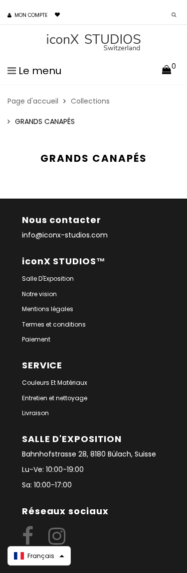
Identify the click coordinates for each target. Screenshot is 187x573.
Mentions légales (47, 309)
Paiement (36, 339)
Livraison (35, 413)
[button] (39, 556)
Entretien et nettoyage (54, 398)
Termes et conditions (54, 324)
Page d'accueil (32, 101)
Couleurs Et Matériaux (54, 382)
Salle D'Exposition (48, 278)
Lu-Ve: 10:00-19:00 (53, 469)
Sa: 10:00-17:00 (47, 485)
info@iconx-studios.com (65, 235)
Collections (90, 101)
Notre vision (39, 294)
